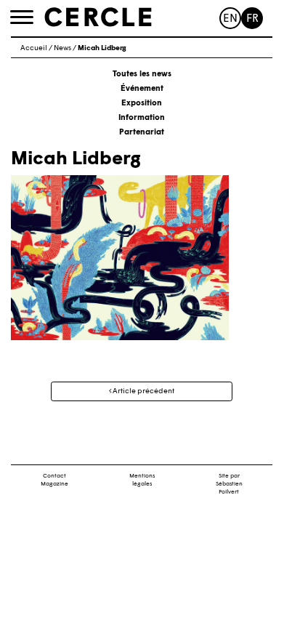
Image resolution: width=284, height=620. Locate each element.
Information (141, 118)
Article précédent (142, 391)
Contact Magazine (54, 480)
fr (252, 19)
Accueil (33, 48)
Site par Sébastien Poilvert (229, 484)
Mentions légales (142, 480)
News (62, 48)
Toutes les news (142, 74)
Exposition (141, 104)
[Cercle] (98, 17)
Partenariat (141, 133)
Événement (142, 89)
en (230, 19)
